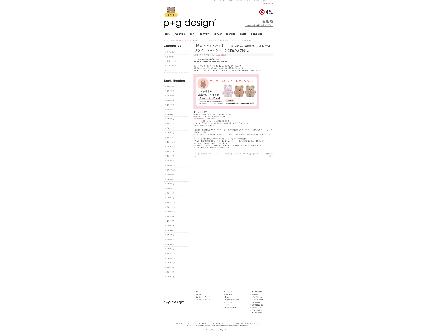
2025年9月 (170, 91)
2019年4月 (170, 235)
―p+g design (228, 294)
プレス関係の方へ (258, 310)
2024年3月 (170, 109)
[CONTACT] (217, 34)
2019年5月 (170, 230)
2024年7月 (170, 100)
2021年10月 (171, 147)
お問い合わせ (256, 302)
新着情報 (178, 40)
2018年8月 (170, 267)
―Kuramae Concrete (230, 307)
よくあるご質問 (257, 300)
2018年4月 (170, 277)
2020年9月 (170, 175)
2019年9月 (170, 216)
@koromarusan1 (198, 119)
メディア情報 (171, 65)
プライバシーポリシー (203, 300)
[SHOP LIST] (231, 34)
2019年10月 (171, 212)
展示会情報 (170, 52)
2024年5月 (170, 105)
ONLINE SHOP (257, 313)
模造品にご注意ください (204, 297)
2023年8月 (170, 114)
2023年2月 (170, 123)
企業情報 (255, 294)
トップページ (168, 40)
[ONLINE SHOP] (256, 34)
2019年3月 (170, 239)
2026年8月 (170, 86)
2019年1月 (170, 249)
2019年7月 (170, 221)
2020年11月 (171, 170)
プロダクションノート (259, 297)
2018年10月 (171, 263)
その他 (187, 40)
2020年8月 (170, 179)
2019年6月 (170, 226)
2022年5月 (170, 137)
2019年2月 (170, 244)
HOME (198, 292)
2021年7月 (170, 151)
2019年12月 (171, 202)
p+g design (216, 330)
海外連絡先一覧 (257, 305)
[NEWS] (168, 34)
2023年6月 (170, 119)
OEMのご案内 (257, 292)
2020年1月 (170, 198)
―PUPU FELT (228, 305)
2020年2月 (170, 193)
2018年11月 (171, 258)
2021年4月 (170, 156)
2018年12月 (171, 253)
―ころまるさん (229, 302)
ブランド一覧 (228, 292)
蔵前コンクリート (173, 61)
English (270, 3)
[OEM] (192, 34)
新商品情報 (170, 57)
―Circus (226, 297)
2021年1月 (170, 160)
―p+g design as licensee (232, 300)
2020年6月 (170, 184)
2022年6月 (170, 133)
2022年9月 (170, 128)
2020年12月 (171, 165)
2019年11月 (171, 207)
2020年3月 (170, 188)
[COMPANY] (204, 34)
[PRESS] (243, 34)
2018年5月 (170, 272)
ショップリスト (257, 307)
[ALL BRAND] (179, 34)
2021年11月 (171, 142)
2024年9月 (170, 96)
